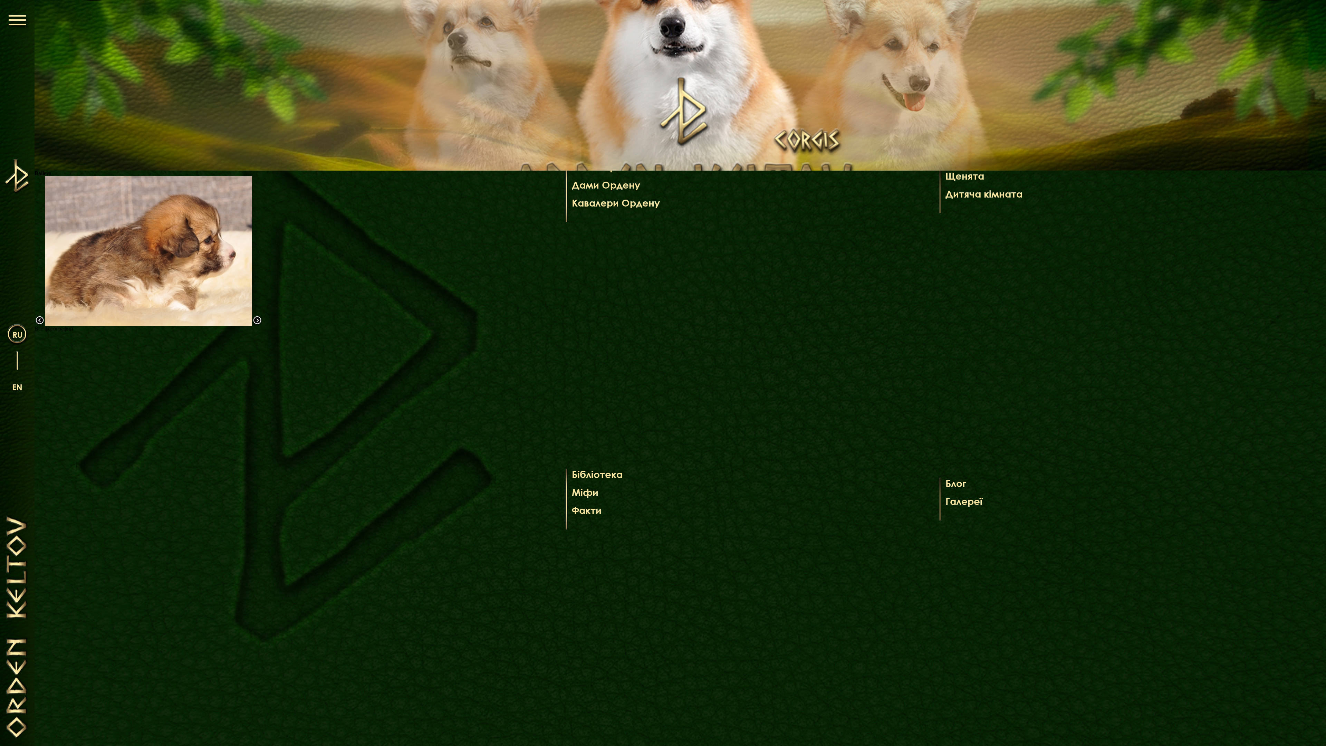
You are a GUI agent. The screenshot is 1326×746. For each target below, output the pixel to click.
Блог (955, 483)
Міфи (585, 492)
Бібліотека (597, 474)
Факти (587, 510)
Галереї (963, 501)
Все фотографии (54, 329)
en (17, 387)
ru (17, 334)
